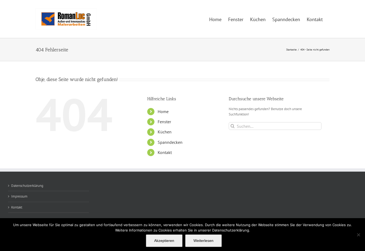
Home (163, 111)
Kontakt (165, 152)
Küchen (165, 131)
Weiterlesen (203, 240)
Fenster (164, 121)
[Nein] (358, 234)
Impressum (19, 196)
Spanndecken (170, 142)
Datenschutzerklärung (27, 185)
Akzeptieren (164, 240)
